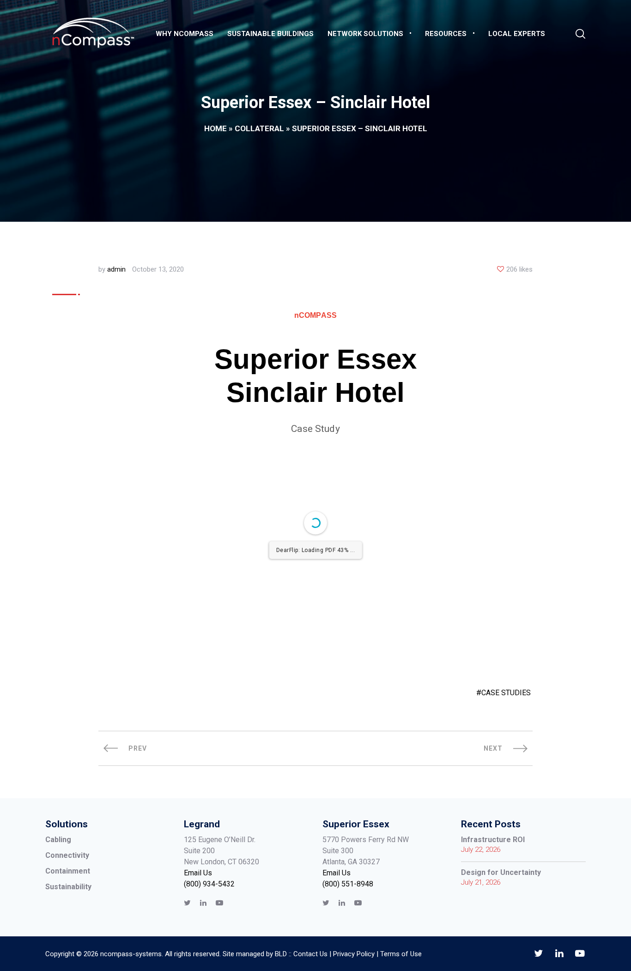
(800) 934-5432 (209, 884)
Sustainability (68, 886)
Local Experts (516, 34)
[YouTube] (219, 902)
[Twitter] (187, 902)
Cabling (58, 839)
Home (215, 128)
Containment (67, 871)
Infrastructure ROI (493, 839)
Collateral (259, 128)
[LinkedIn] (203, 902)
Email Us (198, 872)
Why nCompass (184, 34)
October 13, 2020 (158, 269)
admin (116, 269)
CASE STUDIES (506, 692)
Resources (446, 34)
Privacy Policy (354, 954)
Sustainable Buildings (270, 34)
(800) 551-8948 (347, 884)
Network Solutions (365, 34)
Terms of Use (401, 954)
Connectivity (67, 855)
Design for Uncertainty (501, 872)
